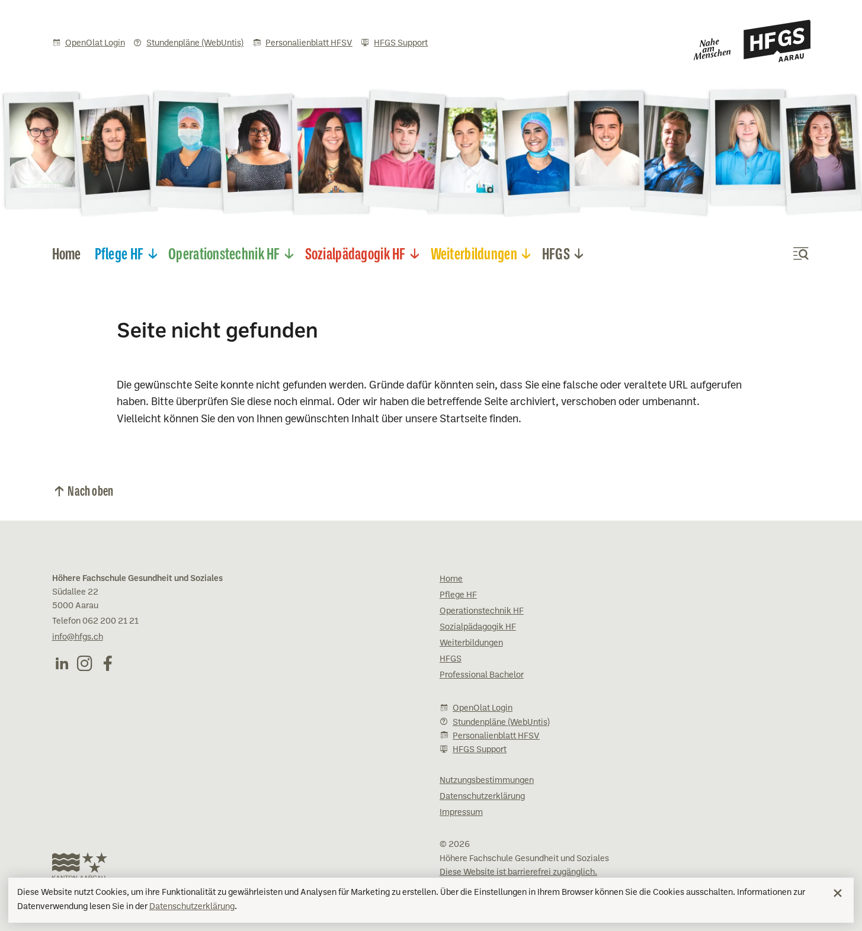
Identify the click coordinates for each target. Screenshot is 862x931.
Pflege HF (119, 252)
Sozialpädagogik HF (355, 252)
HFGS (556, 252)
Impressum (461, 812)
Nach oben (90, 489)
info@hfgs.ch (77, 637)
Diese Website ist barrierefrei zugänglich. (518, 872)
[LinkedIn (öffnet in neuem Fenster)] (61, 663)
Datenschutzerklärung (192, 907)
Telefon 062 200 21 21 (95, 621)
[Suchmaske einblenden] (800, 253)
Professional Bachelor (482, 675)
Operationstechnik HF (224, 252)
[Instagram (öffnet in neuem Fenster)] (84, 663)
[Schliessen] (838, 893)
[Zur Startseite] (752, 41)
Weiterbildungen (474, 252)
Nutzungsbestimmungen (487, 780)
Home (66, 252)
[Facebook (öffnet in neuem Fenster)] (107, 663)
